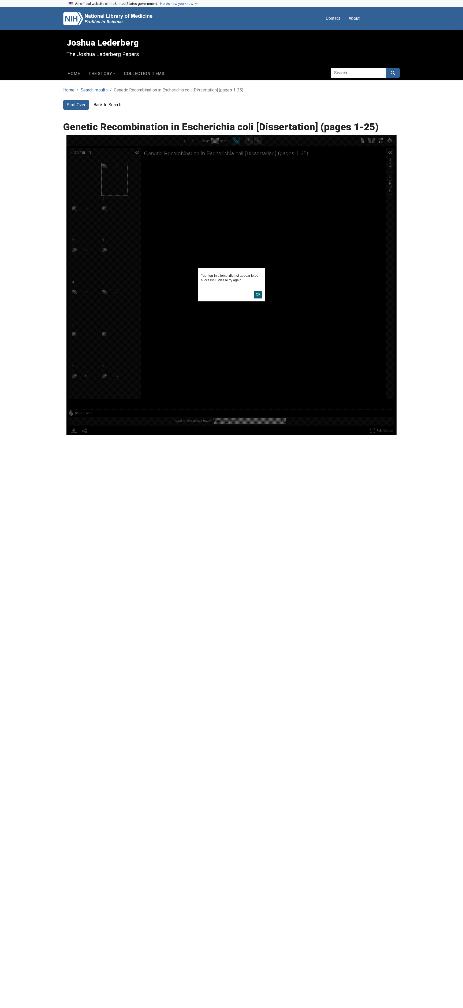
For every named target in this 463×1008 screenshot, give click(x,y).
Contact (333, 18)
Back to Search (107, 104)
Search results (94, 90)
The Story (100, 73)
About (354, 18)
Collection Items (144, 73)
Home (74, 73)
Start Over (76, 104)
